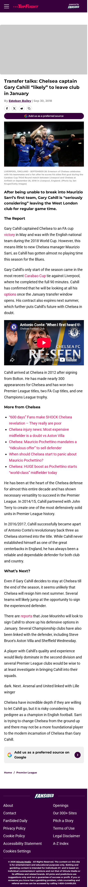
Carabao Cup (35, 276)
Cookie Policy (14, 836)
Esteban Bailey (20, 101)
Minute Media (23, 861)
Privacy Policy (14, 828)
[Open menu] (6, 6)
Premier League (26, 772)
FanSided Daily (15, 821)
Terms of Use (64, 828)
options (10, 294)
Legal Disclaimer (66, 836)
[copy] (29, 108)
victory (9, 234)
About (8, 805)
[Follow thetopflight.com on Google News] (77, 755)
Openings (60, 805)
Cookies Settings (17, 851)
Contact (9, 813)
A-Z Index (61, 843)
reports (26, 616)
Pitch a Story (63, 821)
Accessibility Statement (22, 843)
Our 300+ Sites (65, 813)
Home (8, 772)
